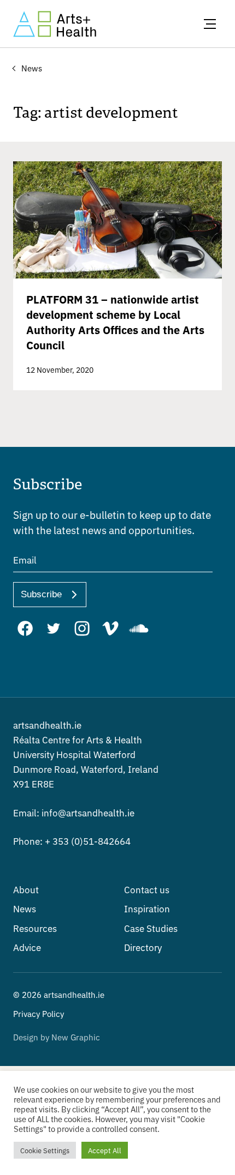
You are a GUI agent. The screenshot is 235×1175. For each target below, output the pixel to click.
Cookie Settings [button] (44, 1150)
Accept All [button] (104, 1150)
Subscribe (41, 594)
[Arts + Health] (54, 24)
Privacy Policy (38, 1013)
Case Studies (151, 928)
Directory (143, 947)
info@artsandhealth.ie (73, 812)
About (26, 889)
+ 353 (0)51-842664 (72, 840)
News (24, 908)
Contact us (146, 889)
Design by (56, 1037)
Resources (35, 928)
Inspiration (147, 908)
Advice (27, 947)
